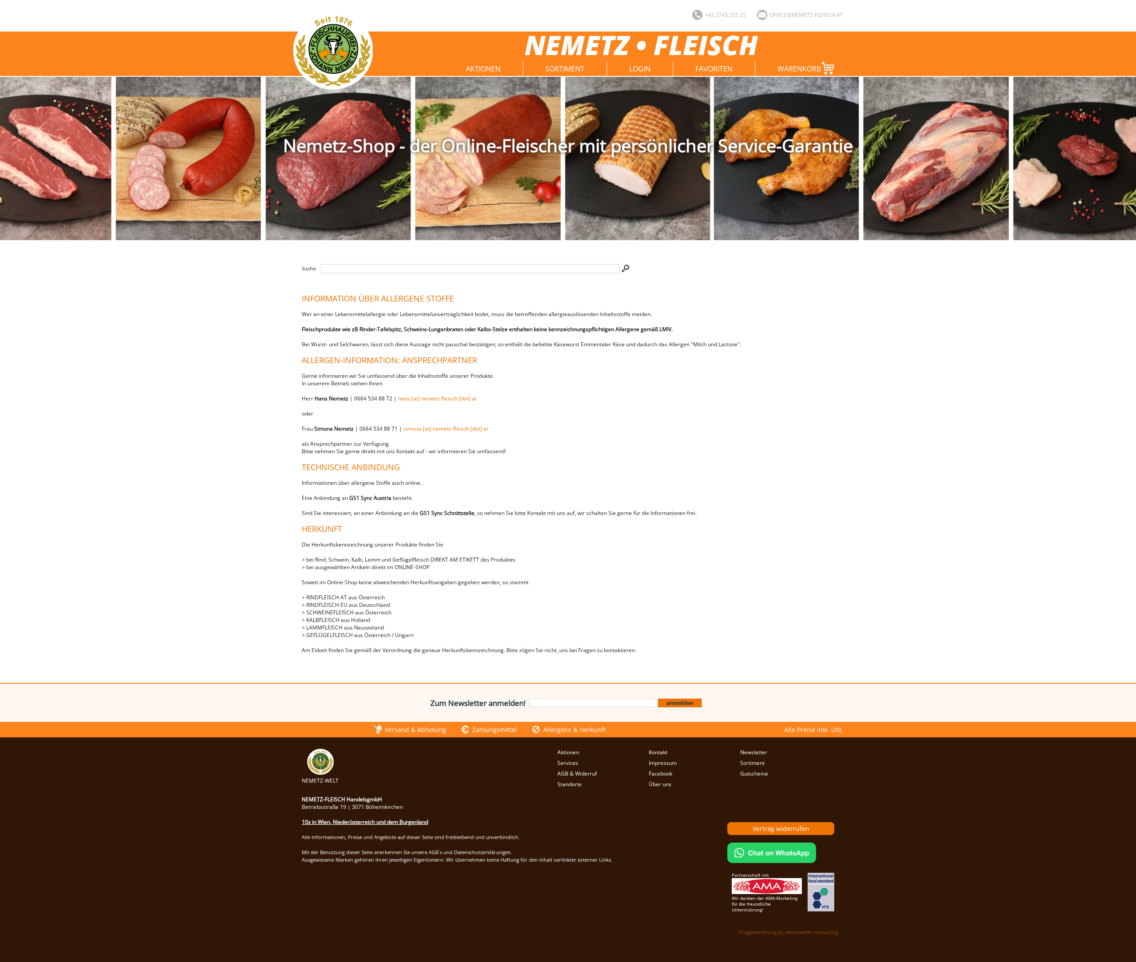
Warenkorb (799, 69)
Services (567, 763)
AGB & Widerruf (577, 773)
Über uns (660, 784)
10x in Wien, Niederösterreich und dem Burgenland (365, 822)
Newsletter (753, 752)
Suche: (309, 268)
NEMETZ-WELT (320, 780)
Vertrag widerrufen (781, 828)
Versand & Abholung (415, 729)
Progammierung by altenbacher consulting (788, 932)
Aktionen (483, 69)
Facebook (660, 773)
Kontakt (658, 752)
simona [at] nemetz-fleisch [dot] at (445, 428)
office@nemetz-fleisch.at (806, 15)
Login (640, 69)
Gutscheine (754, 773)
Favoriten (714, 69)
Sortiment (564, 69)
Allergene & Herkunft (574, 729)
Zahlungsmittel (494, 729)
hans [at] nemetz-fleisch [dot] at (437, 398)
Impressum (663, 763)
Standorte (569, 784)
